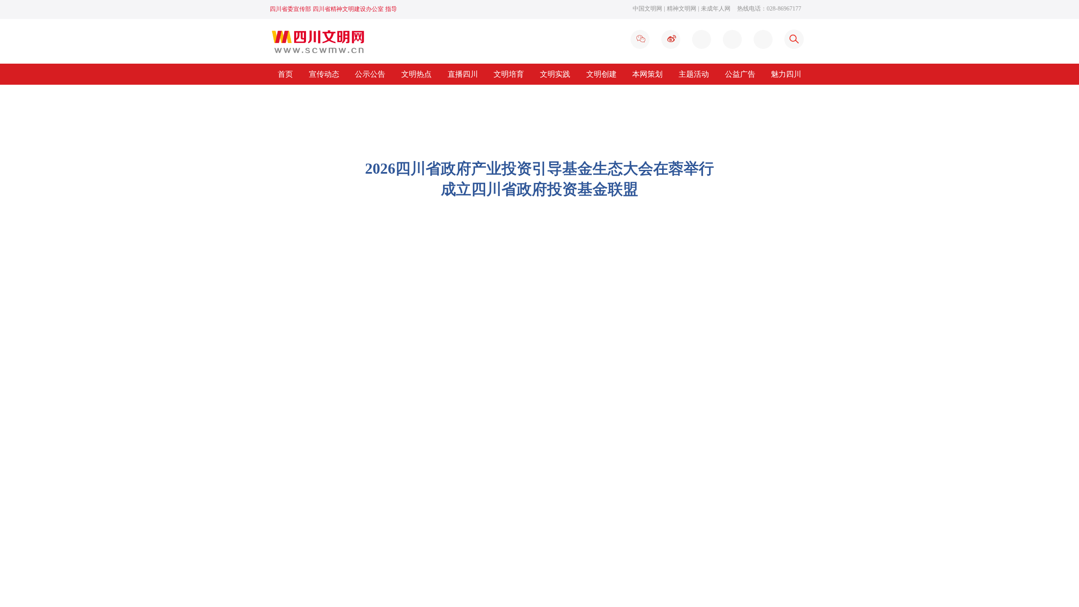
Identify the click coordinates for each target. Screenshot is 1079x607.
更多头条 (714, 192)
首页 (285, 74)
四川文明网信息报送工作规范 (328, 535)
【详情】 (673, 192)
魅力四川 (786, 74)
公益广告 (740, 74)
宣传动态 (324, 74)
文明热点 (416, 74)
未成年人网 (715, 8)
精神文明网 (681, 8)
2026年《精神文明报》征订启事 (332, 519)
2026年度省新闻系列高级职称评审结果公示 (349, 551)
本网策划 (647, 74)
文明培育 (509, 74)
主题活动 (694, 74)
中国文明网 (647, 8)
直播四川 (463, 74)
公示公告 (370, 74)
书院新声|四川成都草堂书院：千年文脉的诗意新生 (459, 445)
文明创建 (601, 74)
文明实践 (555, 74)
